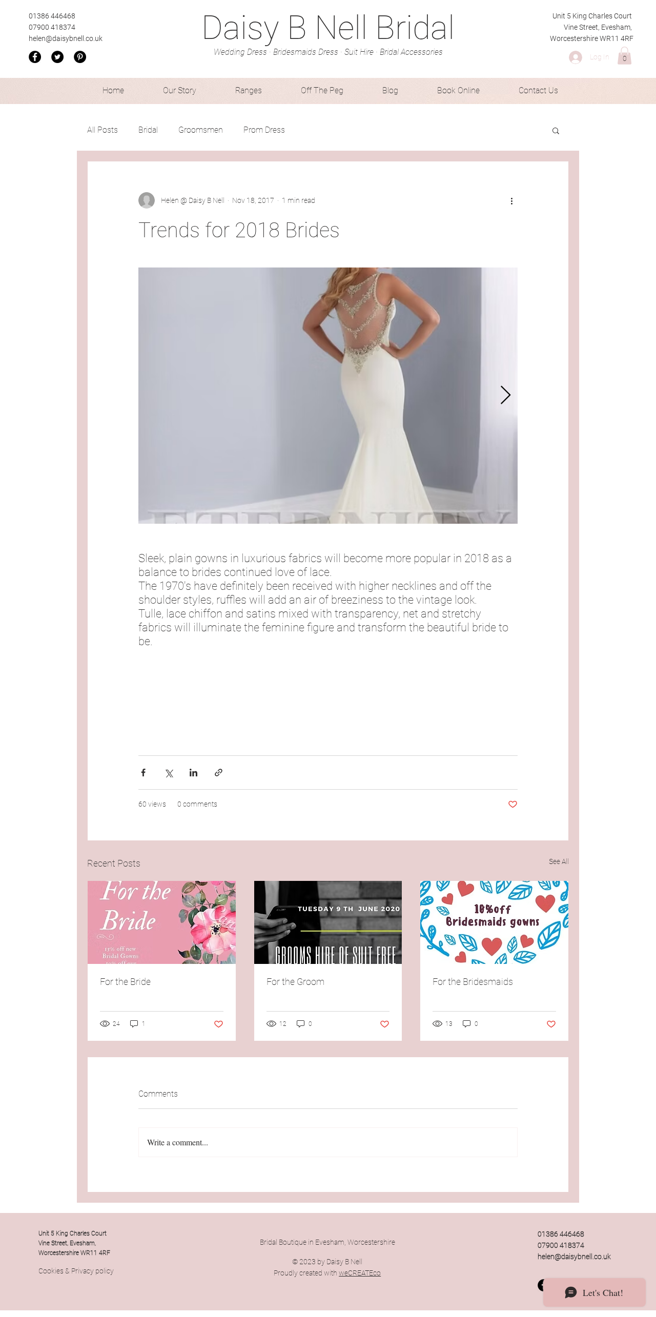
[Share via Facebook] (143, 772)
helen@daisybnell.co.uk (65, 38)
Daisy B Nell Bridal (328, 28)
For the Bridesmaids (473, 981)
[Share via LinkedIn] (193, 772)
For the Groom (295, 981)
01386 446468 (52, 16)
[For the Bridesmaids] (494, 922)
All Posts (102, 130)
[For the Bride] (162, 922)
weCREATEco (360, 1273)
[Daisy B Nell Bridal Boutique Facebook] (35, 57)
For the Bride (125, 981)
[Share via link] (218, 772)
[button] (624, 56)
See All (559, 861)
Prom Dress (264, 130)
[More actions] (511, 200)
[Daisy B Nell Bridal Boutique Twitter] (57, 57)
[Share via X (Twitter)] (168, 772)
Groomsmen (200, 130)
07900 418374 (52, 27)
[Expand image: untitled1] (328, 395)
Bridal (148, 130)
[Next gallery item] (505, 396)
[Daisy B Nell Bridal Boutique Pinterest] (80, 57)
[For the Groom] (328, 922)
